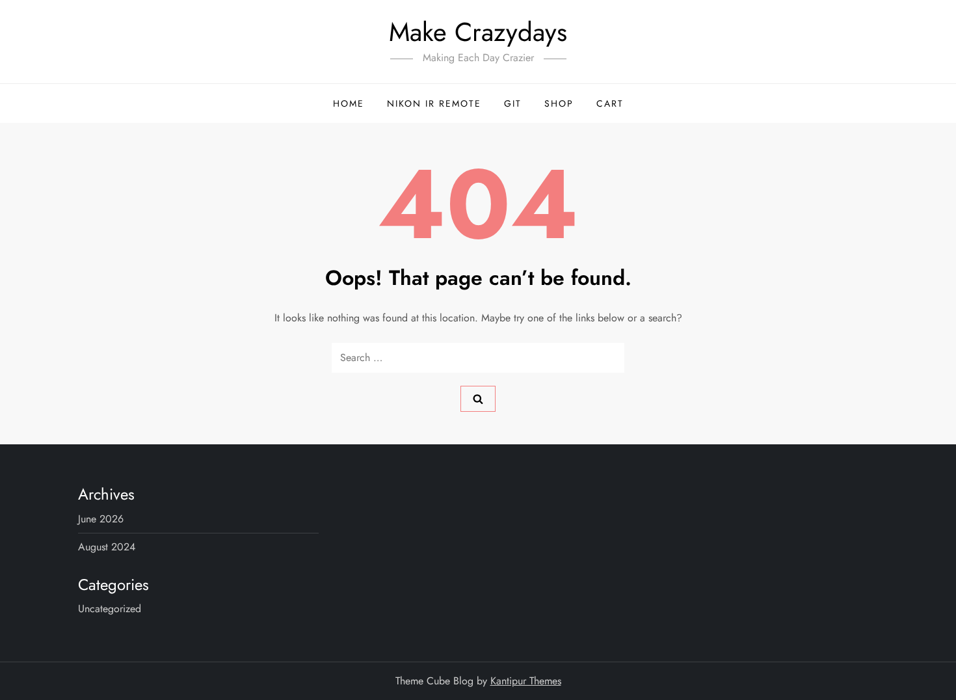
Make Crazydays (478, 32)
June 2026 (101, 518)
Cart (610, 103)
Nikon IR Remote (434, 103)
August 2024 (106, 546)
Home (348, 103)
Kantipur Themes (525, 680)
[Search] (478, 399)
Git (513, 103)
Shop (559, 103)
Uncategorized (109, 608)
